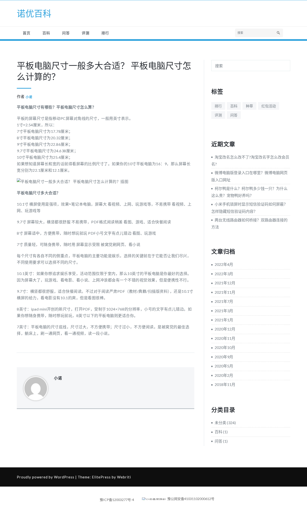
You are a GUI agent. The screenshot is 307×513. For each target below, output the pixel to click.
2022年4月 (224, 264)
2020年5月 (224, 366)
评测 (85, 33)
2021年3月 (224, 310)
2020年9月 (224, 356)
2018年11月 (225, 384)
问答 (66, 33)
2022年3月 (224, 273)
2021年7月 (224, 301)
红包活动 (268, 106)
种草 (249, 106)
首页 (26, 33)
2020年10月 (225, 347)
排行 (105, 33)
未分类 (220, 422)
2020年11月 (225, 338)
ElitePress (101, 477)
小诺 (29, 97)
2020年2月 (224, 375)
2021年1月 (224, 320)
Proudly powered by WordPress (45, 477)
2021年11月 (225, 292)
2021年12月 (225, 283)
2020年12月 (225, 329)
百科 (46, 33)
